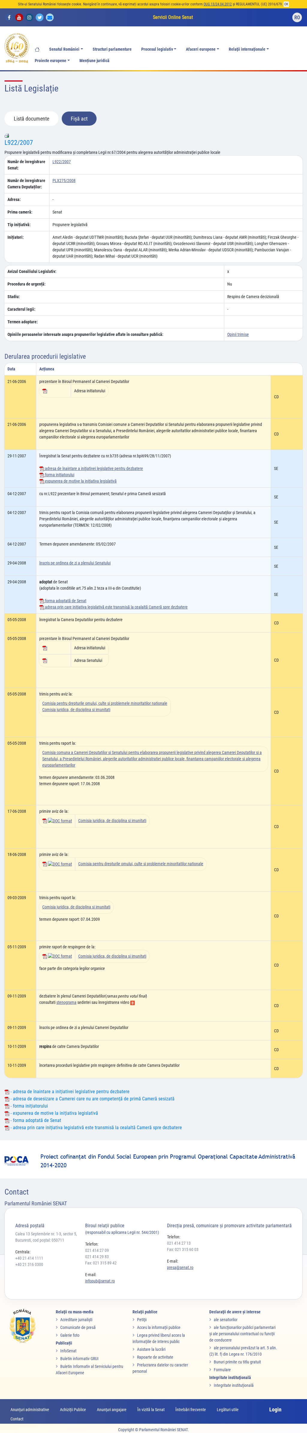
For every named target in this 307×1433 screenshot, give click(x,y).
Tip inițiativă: (19, 224)
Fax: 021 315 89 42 (101, 1263)
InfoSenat (68, 1350)
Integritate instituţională (234, 1385)
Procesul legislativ (157, 49)
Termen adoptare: (22, 321)
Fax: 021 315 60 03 (182, 1249)
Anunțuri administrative (29, 1409)
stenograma (66, 1002)
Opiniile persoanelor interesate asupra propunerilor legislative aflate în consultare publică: (85, 334)
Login (275, 1409)
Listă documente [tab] (31, 118)
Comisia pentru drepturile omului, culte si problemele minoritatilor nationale (104, 703)
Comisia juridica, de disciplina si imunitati (76, 709)
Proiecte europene (50, 60)
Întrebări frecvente (190, 1409)
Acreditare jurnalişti (76, 1319)
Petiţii (142, 1319)
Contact (16, 1419)
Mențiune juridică (94, 60)
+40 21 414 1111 (29, 1258)
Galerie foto (69, 1335)
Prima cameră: (19, 212)
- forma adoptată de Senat (35, 1120)
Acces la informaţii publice (158, 1327)
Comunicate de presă (78, 1327)
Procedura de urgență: (26, 284)
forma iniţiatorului (59, 474)
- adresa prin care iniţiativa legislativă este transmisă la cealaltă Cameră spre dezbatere (95, 1127)
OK (286, 4)
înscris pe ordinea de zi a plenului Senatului (75, 563)
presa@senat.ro (180, 1267)
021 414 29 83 (97, 1256)
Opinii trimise (238, 334)
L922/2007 (18, 142)
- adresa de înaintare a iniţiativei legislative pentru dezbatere (69, 1091)
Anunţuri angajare (112, 1409)
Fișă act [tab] (79, 118)
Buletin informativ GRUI (79, 1358)
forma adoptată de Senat (65, 600)
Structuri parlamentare (112, 49)
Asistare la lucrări (151, 1349)
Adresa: (14, 199)
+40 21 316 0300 (29, 1264)
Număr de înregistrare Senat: (26, 164)
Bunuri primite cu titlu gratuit (237, 1362)
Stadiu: (13, 296)
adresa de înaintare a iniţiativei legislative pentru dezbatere (93, 468)
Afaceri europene (201, 49)
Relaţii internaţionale (247, 49)
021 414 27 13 (179, 1243)
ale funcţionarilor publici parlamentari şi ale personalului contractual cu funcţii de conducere (242, 1333)
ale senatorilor (225, 1319)
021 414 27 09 (97, 1250)
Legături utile (228, 1409)
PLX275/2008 (64, 180)
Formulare (222, 1369)
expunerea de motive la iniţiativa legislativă (80, 481)
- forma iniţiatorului (28, 1106)
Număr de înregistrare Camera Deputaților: (26, 183)
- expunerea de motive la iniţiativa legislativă (53, 1113)
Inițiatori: (15, 237)
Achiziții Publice (73, 1409)
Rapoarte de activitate (155, 1357)
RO (297, 17)
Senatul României (64, 49)
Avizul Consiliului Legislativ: (31, 271)
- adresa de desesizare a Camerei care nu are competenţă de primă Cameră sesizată (91, 1099)
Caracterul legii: (21, 309)
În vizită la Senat (151, 1409)
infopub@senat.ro (100, 1281)
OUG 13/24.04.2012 (218, 4)
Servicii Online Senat (173, 17)
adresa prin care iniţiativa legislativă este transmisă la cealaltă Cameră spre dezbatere (116, 607)
